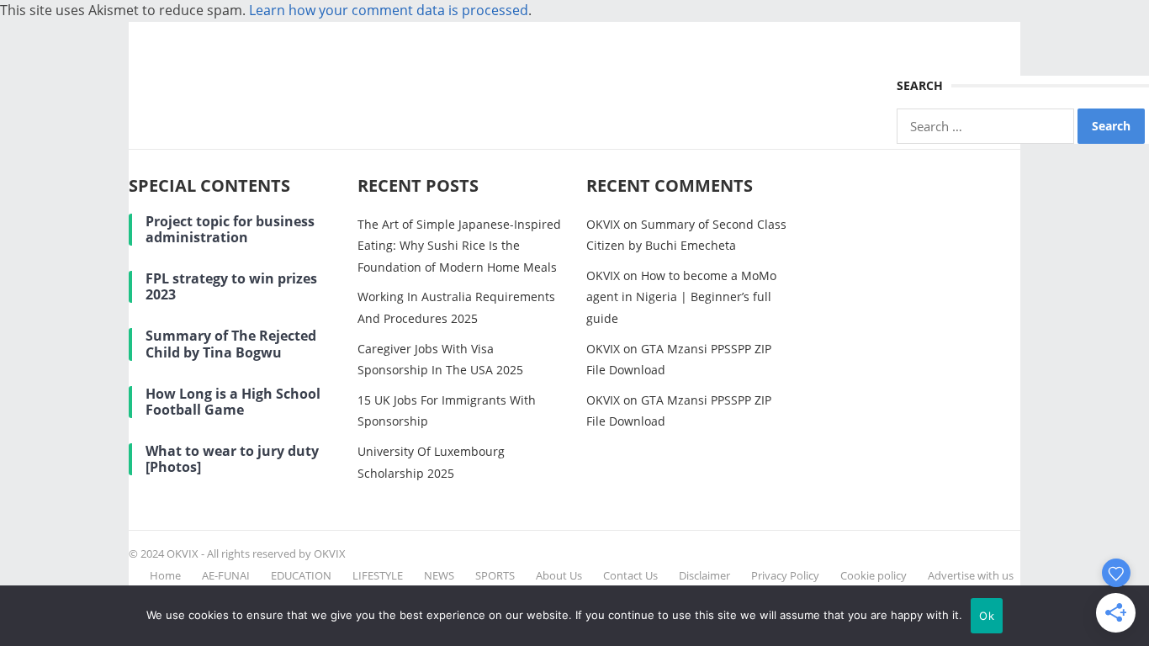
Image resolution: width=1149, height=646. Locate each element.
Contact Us (630, 575)
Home (165, 575)
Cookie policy (873, 575)
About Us (559, 575)
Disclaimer (704, 575)
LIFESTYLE (377, 575)
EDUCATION (301, 575)
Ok (986, 615)
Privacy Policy (785, 575)
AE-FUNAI (226, 575)
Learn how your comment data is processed (388, 10)
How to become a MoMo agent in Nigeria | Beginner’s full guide (681, 296)
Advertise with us (971, 575)
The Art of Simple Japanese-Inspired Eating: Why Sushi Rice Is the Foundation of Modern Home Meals (459, 245)
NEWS (439, 575)
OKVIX (603, 224)
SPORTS (495, 575)
